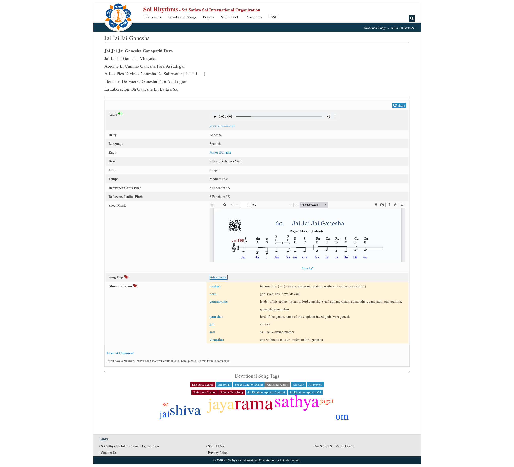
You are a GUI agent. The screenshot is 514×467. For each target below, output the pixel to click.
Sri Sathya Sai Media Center (335, 446)
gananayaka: (219, 301)
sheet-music (219, 277)
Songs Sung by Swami (249, 384)
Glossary (298, 384)
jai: (212, 324)
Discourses (152, 17)
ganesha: (216, 316)
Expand (306, 268)
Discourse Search (203, 384)
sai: (212, 331)
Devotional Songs (182, 17)
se (165, 403)
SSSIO (273, 17)
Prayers (209, 17)
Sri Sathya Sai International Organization (130, 446)
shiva (185, 409)
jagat (327, 400)
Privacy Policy (218, 452)
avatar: (215, 286)
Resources (253, 17)
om (342, 415)
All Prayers (315, 384)
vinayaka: (217, 339)
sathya (296, 400)
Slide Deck (230, 17)
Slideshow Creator (204, 392)
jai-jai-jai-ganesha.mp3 (222, 126)
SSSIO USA (216, 446)
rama (254, 402)
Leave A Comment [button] (120, 352)
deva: (214, 293)
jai (164, 413)
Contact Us (109, 452)
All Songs (224, 384)
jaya (221, 403)
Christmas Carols (278, 384)
